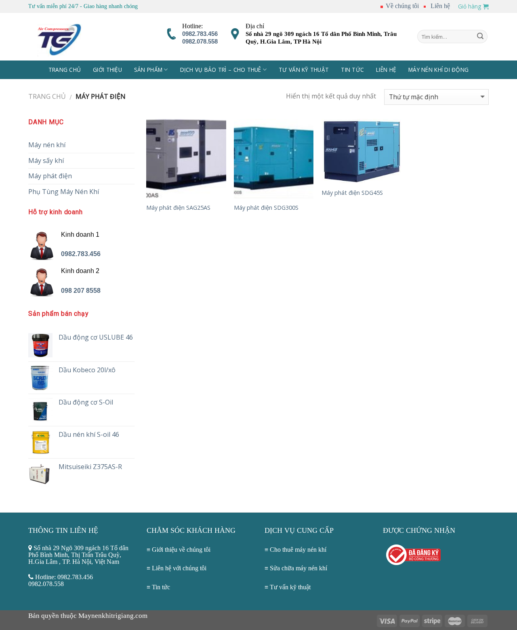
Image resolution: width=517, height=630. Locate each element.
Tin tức (161, 587)
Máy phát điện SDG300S (266, 207)
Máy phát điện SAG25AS (178, 207)
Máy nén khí (46, 144)
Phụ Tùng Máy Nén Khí (63, 191)
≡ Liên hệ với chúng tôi (176, 568)
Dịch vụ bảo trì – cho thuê (220, 69)
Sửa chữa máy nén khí (298, 568)
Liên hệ (440, 5)
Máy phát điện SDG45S (352, 192)
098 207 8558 (81, 290)
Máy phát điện (50, 175)
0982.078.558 (200, 41)
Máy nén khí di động (438, 69)
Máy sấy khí (46, 160)
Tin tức (352, 69)
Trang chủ (64, 69)
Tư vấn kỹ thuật (304, 69)
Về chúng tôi (401, 5)
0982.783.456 (200, 34)
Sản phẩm (148, 69)
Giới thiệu (107, 69)
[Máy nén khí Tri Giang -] (70, 36)
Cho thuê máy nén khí (298, 549)
